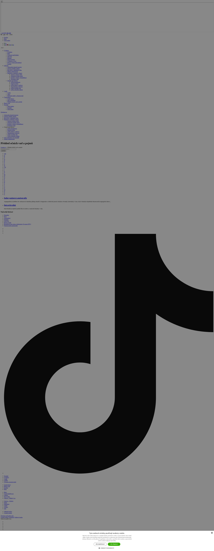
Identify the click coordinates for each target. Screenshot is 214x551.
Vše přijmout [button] (114, 544)
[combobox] (212, 533)
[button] (107, 548)
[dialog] (107, 541)
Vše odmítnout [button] (100, 544)
